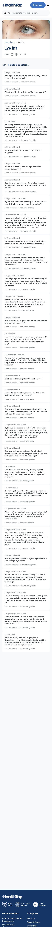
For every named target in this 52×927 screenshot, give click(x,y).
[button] (12, 5)
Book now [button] (37, 5)
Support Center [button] (33, 922)
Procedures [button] (9, 42)
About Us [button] (31, 918)
